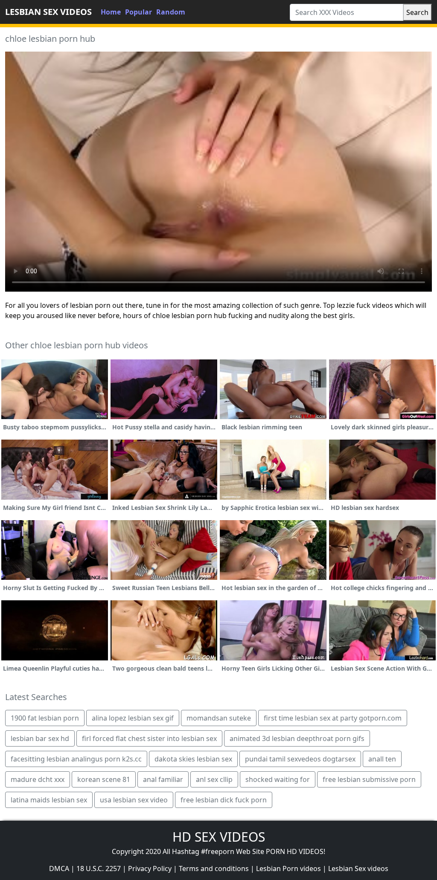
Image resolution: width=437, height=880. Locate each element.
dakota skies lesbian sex (193, 759)
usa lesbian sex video (134, 800)
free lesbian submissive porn (369, 779)
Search (417, 12)
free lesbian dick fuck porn (224, 800)
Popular (138, 12)
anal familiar (163, 779)
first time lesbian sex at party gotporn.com (333, 718)
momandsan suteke (218, 718)
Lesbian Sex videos (358, 868)
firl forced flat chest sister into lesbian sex (149, 738)
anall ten (382, 759)
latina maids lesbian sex (49, 800)
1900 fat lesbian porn (45, 718)
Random (170, 12)
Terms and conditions (214, 868)
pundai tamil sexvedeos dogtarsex (300, 759)
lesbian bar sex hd (40, 738)
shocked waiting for (277, 779)
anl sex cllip (214, 779)
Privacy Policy (150, 868)
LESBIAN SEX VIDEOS (48, 11)
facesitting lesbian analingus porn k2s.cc (76, 759)
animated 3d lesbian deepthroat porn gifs (297, 738)
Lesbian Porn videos (288, 868)
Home (111, 12)
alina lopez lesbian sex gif (133, 718)
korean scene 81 (103, 779)
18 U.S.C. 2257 (98, 868)
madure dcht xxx (37, 779)
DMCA (59, 868)
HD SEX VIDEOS (218, 836)
